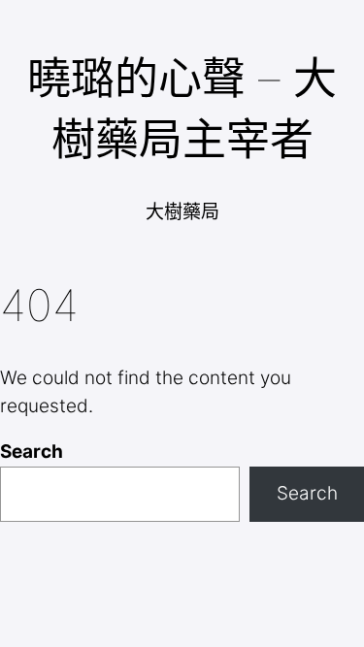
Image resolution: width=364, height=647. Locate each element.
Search (31, 451)
